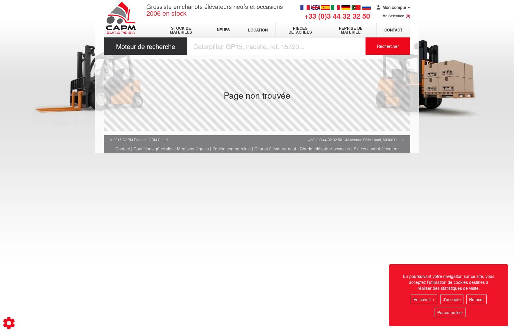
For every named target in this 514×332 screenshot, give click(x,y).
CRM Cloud (158, 139)
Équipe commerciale (231, 149)
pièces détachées (300, 30)
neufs (223, 30)
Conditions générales (153, 149)
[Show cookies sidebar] (9, 323)
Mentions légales (193, 149)
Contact (393, 30)
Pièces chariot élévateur (376, 149)
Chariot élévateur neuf (275, 149)
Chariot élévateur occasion (325, 149)
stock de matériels (181, 30)
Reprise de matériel (351, 30)
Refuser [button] (476, 299)
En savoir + (424, 299)
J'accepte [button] (452, 299)
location (258, 30)
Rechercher (388, 46)
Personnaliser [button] (450, 312)
